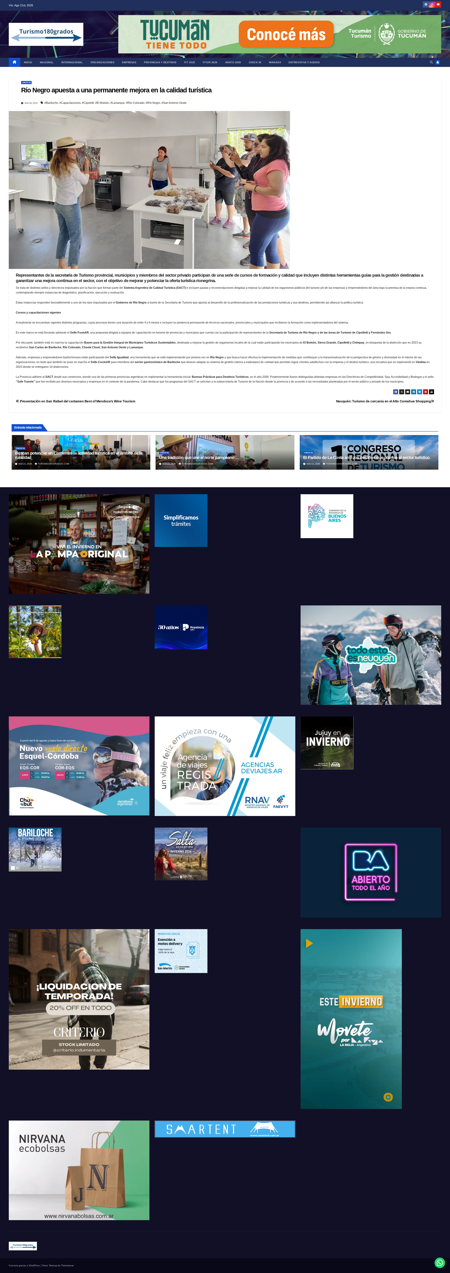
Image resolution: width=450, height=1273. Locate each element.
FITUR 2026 (210, 62)
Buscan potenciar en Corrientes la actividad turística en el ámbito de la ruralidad (78, 455)
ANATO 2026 (233, 62)
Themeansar (67, 1265)
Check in (255, 62)
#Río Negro (153, 102)
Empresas (129, 62)
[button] (431, 62)
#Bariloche (51, 102)
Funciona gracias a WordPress (25, 1265)
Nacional (47, 62)
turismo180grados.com (53, 464)
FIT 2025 (189, 62)
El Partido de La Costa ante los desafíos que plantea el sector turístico (366, 457)
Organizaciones (102, 62)
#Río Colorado (135, 102)
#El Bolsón (102, 102)
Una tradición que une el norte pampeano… (198, 457)
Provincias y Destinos (160, 62)
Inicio (28, 62)
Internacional (72, 62)
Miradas (275, 62)
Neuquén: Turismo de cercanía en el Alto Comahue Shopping (383, 401)
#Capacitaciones (70, 102)
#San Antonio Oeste (174, 102)
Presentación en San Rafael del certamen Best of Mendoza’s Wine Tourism (77, 401)
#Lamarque (117, 102)
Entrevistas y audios (304, 62)
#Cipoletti (88, 102)
